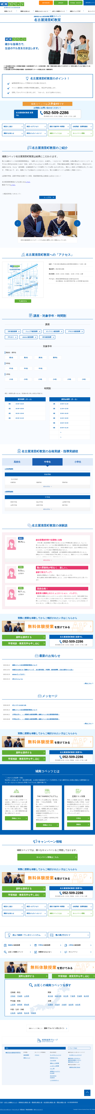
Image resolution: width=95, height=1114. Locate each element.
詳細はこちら (16, 818)
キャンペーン (73, 952)
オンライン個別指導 (53, 331)
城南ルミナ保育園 (54, 1063)
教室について (8, 11)
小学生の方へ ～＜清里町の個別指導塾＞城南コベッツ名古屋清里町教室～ (36, 714)
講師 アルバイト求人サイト (47, 1028)
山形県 (26, 996)
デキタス (11, 337)
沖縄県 (33, 1013)
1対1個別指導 (46, 337)
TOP (1, 1102)
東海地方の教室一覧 (24, 1102)
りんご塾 (52, 1068)
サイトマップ (15, 1109)
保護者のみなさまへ (45, 952)
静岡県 (19, 1005)
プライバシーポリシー (5, 1109)
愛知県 (26, 1005)
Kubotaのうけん (54, 1057)
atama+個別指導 (27, 337)
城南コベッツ (26, 1057)
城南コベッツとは (56, 133)
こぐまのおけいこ (54, 1080)
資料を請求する (24, 637)
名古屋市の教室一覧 (49, 1102)
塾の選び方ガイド (63, 935)
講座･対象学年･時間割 (57, 126)
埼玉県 (65, 996)
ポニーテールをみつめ (19, 705)
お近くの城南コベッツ (58, 11)
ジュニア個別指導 (31, 331)
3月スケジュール (17, 679)
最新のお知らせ (25, 11)
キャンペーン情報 (79, 133)
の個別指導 (14, 945)
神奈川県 (58, 996)
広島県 (12, 1013)
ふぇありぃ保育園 (54, 1066)
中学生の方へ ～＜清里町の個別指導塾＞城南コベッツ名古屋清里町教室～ (36, 719)
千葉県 (72, 996)
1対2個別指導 (12, 331)
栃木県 (86, 996)
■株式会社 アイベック (73, 1062)
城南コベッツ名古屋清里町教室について (24, 665)
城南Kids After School (74, 1067)
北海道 (12, 996)
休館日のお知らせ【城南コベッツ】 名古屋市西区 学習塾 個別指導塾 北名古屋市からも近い (42, 669)
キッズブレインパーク (55, 1055)
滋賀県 (70, 1005)
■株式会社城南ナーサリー (74, 1060)
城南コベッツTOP (75, 11)
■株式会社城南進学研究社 (13, 1052)
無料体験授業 (46, 3)
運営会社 (22, 1109)
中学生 (78, 818)
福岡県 (19, 1013)
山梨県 (12, 1005)
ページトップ (87, 1094)
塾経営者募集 (29, 1109)
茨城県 (79, 996)
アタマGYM (53, 1060)
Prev (18, 223)
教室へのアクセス (33, 126)
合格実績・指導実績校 (80, 126)
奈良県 (77, 1005)
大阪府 (57, 1005)
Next (77, 223)
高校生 (78, 824)
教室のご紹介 (8, 126)
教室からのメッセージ (41, 11)
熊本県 (26, 1013)
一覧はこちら (88, 683)
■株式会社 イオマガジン (74, 1058)
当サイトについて (38, 1109)
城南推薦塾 (26, 1055)
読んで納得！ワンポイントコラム (27, 935)
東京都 (50, 996)
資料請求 (60, 3)
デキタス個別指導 (74, 331)
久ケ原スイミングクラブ (75, 1055)
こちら (28, 182)
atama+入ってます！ (18, 674)
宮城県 (19, 996)
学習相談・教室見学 (75, 3)
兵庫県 (50, 1005)
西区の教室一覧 (61, 1102)
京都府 (64, 1005)
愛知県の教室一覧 (37, 1102)
